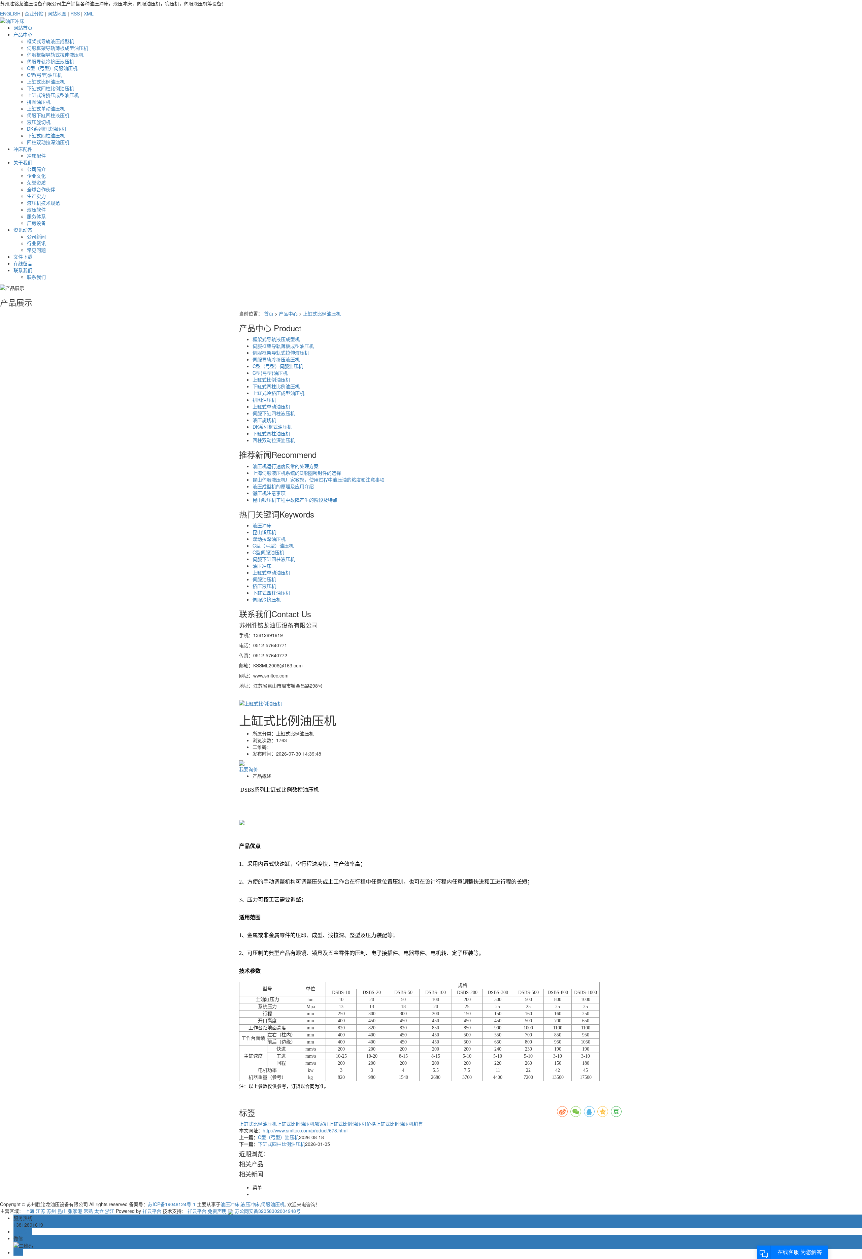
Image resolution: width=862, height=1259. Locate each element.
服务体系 (36, 216)
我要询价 (248, 769)
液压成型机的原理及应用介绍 (283, 486)
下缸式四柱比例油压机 (50, 88)
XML (89, 13)
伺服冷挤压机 (267, 599)
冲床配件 (22, 148)
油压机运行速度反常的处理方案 (286, 466)
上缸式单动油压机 (46, 108)
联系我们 (22, 270)
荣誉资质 (36, 182)
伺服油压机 (264, 579)
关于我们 (22, 162)
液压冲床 (262, 525)
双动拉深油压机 (269, 538)
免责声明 (217, 1210)
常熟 (88, 1210)
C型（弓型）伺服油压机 (52, 68)
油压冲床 (262, 565)
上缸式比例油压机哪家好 (303, 1123)
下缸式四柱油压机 (46, 135)
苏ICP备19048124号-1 (172, 1204)
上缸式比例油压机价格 (352, 1123)
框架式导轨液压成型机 (50, 41)
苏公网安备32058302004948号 (267, 1210)
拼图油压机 (39, 101)
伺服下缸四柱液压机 (48, 115)
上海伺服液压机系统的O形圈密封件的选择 (297, 472)
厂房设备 (36, 223)
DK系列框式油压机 (46, 128)
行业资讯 (36, 243)
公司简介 (36, 169)
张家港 (75, 1210)
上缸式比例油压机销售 (399, 1123)
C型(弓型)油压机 (44, 74)
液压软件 (36, 209)
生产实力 (36, 196)
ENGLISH (10, 13)
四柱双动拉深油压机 (48, 142)
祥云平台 (151, 1210)
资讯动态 (22, 229)
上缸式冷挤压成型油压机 (53, 95)
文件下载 (22, 256)
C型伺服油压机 (268, 552)
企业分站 (34, 13)
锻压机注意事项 (269, 493)
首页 (268, 313)
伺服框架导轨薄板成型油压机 (57, 47)
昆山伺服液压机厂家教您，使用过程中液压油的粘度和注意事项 (319, 479)
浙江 (109, 1210)
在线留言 (22, 263)
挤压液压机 (264, 586)
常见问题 (36, 249)
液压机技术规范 (43, 202)
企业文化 (36, 175)
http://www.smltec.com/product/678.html (305, 1130)
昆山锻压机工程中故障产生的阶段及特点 (295, 499)
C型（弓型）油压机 (273, 545)
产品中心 (22, 34)
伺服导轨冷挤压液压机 (50, 61)
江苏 (40, 1210)
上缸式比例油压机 (46, 81)
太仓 (99, 1210)
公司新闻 (36, 236)
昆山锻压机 (264, 532)
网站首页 (22, 27)
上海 (29, 1210)
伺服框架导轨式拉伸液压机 (55, 54)
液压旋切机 (39, 122)
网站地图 (56, 13)
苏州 (51, 1210)
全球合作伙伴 (41, 189)
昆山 (62, 1210)
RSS (75, 13)
